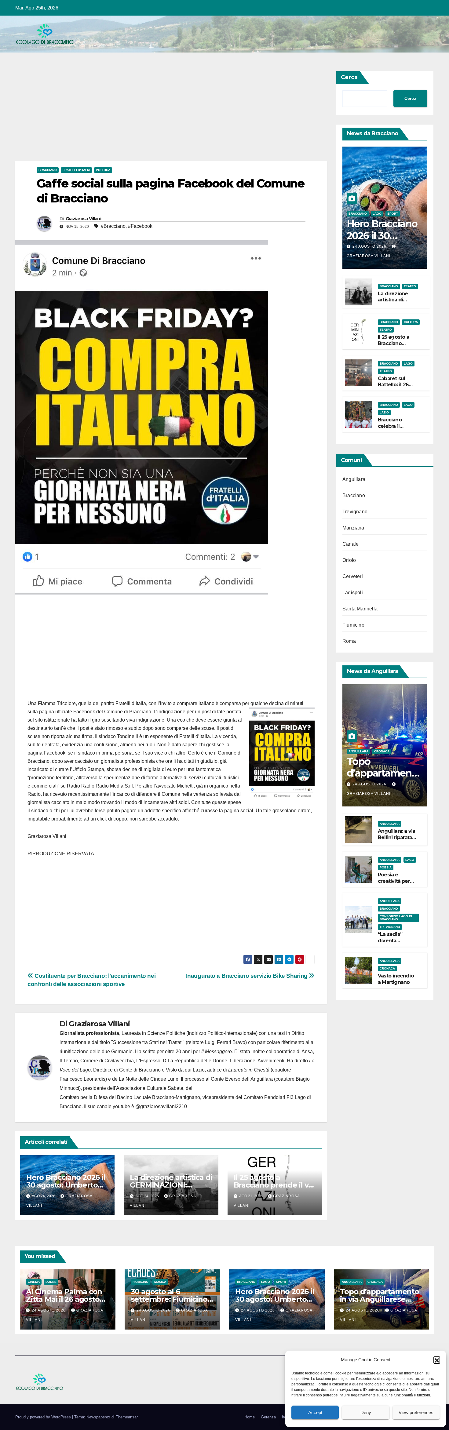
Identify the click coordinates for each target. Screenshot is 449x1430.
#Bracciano (113, 226)
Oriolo (349, 560)
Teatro (410, 286)
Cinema (34, 1281)
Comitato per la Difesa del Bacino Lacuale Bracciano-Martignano (130, 1097)
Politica (103, 170)
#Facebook (140, 226)
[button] (437, 1360)
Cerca (349, 77)
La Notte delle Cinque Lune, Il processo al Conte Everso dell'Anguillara (196, 1079)
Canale (350, 544)
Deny (365, 1412)
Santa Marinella (360, 608)
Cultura (411, 322)
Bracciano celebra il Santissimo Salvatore (391, 429)
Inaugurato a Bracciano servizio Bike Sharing (247, 976)
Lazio (384, 412)
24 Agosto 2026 (370, 246)
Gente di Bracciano (140, 1069)
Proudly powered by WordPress (43, 1417)
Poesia (386, 867)
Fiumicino (353, 625)
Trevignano (354, 511)
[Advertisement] (171, 116)
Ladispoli (352, 592)
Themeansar (126, 1417)
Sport (392, 213)
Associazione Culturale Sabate (149, 1088)
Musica (160, 1281)
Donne (51, 1281)
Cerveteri (352, 576)
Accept (315, 1412)
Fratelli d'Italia (76, 170)
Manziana (353, 527)
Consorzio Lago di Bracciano (396, 918)
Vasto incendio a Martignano (396, 979)
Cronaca (381, 751)
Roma (349, 641)
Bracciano (47, 170)
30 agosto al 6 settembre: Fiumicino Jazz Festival (169, 1299)
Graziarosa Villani (83, 218)
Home (249, 1417)
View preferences (416, 1412)
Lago (377, 213)
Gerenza (268, 1417)
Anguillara (353, 479)
